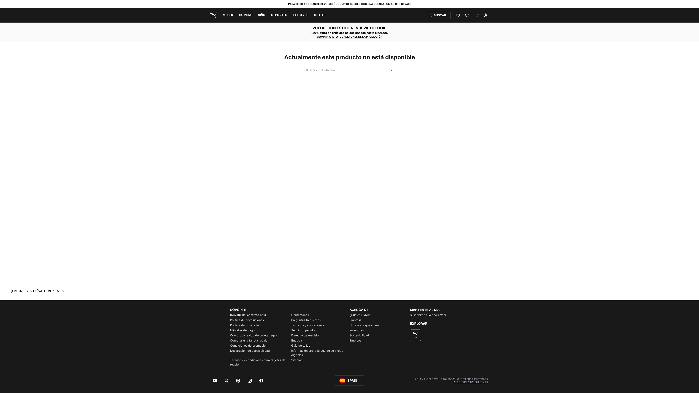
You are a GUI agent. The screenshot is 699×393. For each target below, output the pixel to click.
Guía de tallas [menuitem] (300, 345)
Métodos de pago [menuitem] (242, 330)
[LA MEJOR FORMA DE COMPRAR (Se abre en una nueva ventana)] (415, 335)
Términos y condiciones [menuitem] (307, 325)
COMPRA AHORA (327, 36)
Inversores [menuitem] (357, 330)
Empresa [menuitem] (356, 320)
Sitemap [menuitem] (297, 360)
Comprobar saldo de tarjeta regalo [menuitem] (254, 335)
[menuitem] (228, 15)
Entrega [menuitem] (296, 340)
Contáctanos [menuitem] (300, 315)
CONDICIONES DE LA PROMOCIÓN (360, 36)
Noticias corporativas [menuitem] (364, 325)
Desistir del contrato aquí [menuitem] (248, 315)
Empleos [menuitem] (355, 340)
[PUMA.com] (213, 15)
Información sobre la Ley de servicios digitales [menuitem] (317, 353)
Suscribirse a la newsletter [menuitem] (428, 315)
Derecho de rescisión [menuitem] (305, 335)
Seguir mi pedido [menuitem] (303, 330)
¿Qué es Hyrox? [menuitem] (360, 315)
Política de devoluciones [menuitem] (247, 320)
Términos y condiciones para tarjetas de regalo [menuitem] (257, 362)
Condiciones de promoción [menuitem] (248, 345)
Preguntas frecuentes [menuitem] (306, 320)
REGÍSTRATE (403, 3)
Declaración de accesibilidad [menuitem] (250, 350)
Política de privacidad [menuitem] (245, 325)
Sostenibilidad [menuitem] (359, 335)
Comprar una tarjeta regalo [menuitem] (249, 340)
